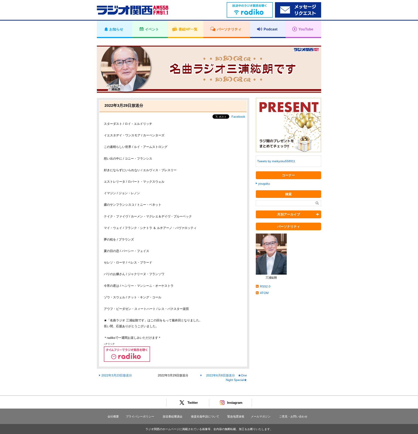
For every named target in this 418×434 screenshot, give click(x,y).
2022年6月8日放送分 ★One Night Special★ (226, 378)
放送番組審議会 (172, 416)
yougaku (264, 183)
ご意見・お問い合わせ (293, 416)
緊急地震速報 (235, 416)
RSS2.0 (265, 286)
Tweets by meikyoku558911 (276, 161)
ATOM (264, 293)
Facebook (238, 116)
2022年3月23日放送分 (116, 375)
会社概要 (113, 416)
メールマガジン (261, 416)
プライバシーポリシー (140, 416)
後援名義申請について (205, 416)
